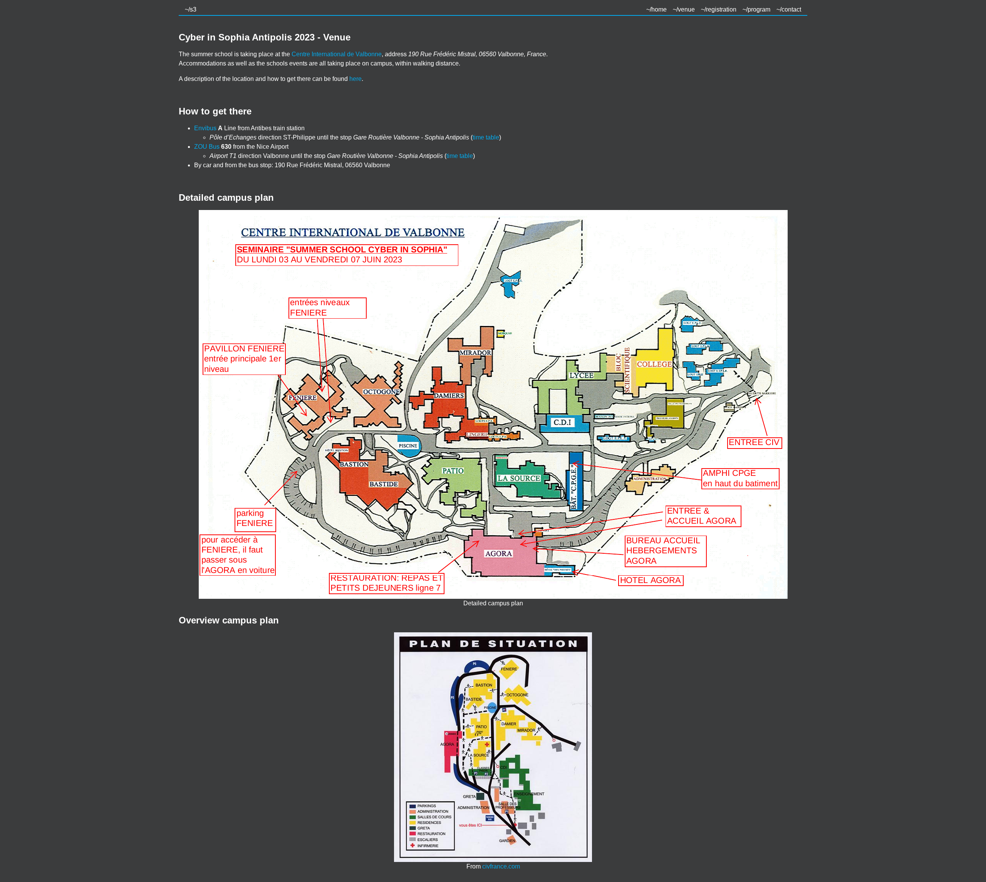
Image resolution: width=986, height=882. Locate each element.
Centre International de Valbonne (337, 54)
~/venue (684, 9)
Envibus (205, 128)
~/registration (718, 9)
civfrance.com (501, 866)
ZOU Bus (207, 146)
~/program (756, 9)
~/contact (788, 9)
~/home (656, 9)
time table (486, 137)
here (355, 79)
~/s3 (190, 9)
